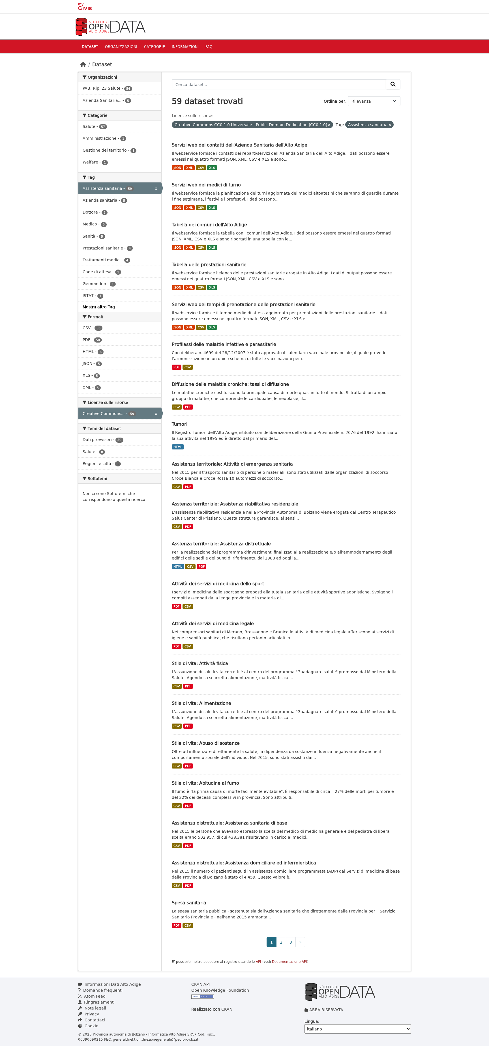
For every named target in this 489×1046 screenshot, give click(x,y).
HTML (177, 447)
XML (189, 167)
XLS (212, 167)
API (258, 961)
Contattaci (94, 1020)
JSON (177, 167)
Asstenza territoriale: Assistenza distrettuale (221, 543)
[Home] (83, 64)
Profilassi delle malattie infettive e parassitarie (224, 344)
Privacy (91, 1014)
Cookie (90, 1026)
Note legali (94, 1008)
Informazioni (185, 46)
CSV (201, 167)
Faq (209, 46)
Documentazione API (289, 961)
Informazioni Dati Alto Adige (112, 984)
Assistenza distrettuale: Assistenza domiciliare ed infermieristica (244, 862)
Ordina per (334, 101)
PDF (176, 367)
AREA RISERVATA (326, 1010)
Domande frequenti (102, 990)
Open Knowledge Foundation (220, 990)
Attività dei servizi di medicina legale (213, 623)
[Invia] (393, 84)
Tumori (179, 423)
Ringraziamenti (99, 1002)
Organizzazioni (121, 46)
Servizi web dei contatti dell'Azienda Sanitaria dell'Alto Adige (239, 144)
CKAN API (200, 984)
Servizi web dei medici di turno (206, 184)
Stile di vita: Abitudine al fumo (205, 782)
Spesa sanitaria (189, 902)
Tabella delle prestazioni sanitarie (209, 264)
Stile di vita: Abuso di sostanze (206, 742)
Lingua (311, 1021)
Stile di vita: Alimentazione (201, 703)
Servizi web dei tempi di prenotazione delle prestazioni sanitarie (244, 304)
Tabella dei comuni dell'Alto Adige (209, 224)
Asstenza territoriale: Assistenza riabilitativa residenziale (235, 503)
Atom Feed (94, 996)
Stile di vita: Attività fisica (200, 663)
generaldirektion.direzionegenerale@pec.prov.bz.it (155, 1039)
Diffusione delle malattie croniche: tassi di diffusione (230, 384)
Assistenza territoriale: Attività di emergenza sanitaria (232, 463)
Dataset (90, 46)
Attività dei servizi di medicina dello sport (218, 583)
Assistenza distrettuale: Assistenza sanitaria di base (229, 822)
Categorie (154, 46)
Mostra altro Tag (99, 307)
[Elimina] (329, 124)
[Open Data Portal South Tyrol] (110, 26)
